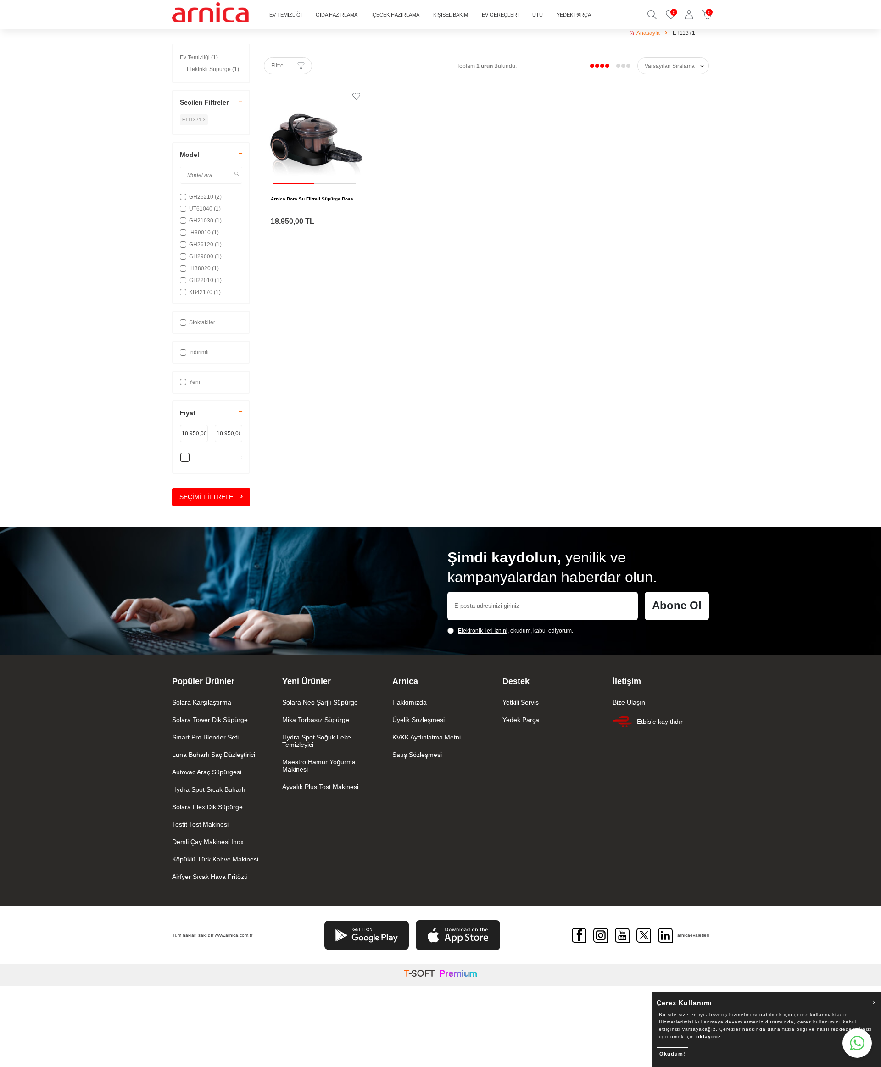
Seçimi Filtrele (206, 496)
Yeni (194, 382)
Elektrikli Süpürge (213, 69)
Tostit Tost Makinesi (200, 824)
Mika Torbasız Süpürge (315, 719)
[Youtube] (622, 935)
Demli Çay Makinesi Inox (208, 841)
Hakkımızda (409, 702)
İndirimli (199, 352)
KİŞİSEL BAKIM (450, 14)
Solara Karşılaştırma (201, 702)
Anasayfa (648, 33)
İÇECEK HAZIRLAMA (395, 14)
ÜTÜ (537, 14)
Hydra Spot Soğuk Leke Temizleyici (316, 741)
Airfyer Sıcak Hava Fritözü (210, 876)
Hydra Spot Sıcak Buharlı (208, 789)
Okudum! (672, 1053)
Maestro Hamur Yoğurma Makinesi (319, 765)
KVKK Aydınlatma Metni (426, 737)
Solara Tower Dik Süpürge (210, 719)
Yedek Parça (520, 719)
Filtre (277, 65)
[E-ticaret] (440, 975)
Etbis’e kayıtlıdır (660, 721)
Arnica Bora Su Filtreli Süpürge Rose (312, 198)
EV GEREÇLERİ (500, 14)
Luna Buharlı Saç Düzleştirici (213, 754)
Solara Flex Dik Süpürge (207, 807)
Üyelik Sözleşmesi (418, 719)
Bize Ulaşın (629, 702)
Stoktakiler (202, 322)
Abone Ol (677, 605)
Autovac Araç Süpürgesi (206, 772)
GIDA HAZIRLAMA (336, 14)
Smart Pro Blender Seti (205, 737)
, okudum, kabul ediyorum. (515, 631)
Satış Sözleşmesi (417, 754)
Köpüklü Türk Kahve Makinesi (215, 859)
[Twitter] (643, 935)
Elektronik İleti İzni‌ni (482, 631)
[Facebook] (579, 935)
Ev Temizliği (199, 57)
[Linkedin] (665, 935)
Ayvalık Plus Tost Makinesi (320, 786)
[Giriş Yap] (689, 14)
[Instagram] (600, 935)
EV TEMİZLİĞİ (285, 14)
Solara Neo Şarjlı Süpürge (320, 702)
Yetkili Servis (520, 702)
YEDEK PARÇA (574, 14)
